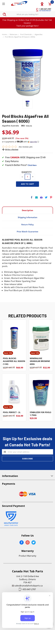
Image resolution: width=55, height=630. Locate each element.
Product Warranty (27, 555)
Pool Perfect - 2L (11, 412)
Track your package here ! (27, 25)
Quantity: (26, 172)
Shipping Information (27, 217)
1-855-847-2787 (28, 589)
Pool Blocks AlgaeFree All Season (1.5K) (14, 361)
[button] (27, 141)
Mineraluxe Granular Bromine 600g (40, 361)
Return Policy (27, 224)
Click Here (32, 165)
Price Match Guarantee (27, 231)
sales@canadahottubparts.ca (28, 585)
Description (27, 210)
